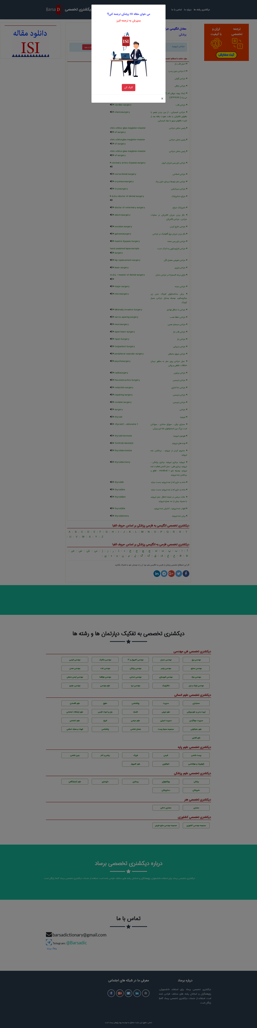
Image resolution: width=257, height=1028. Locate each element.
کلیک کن (128, 87)
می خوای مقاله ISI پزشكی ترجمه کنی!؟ (128, 14)
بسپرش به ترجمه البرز (128, 20)
